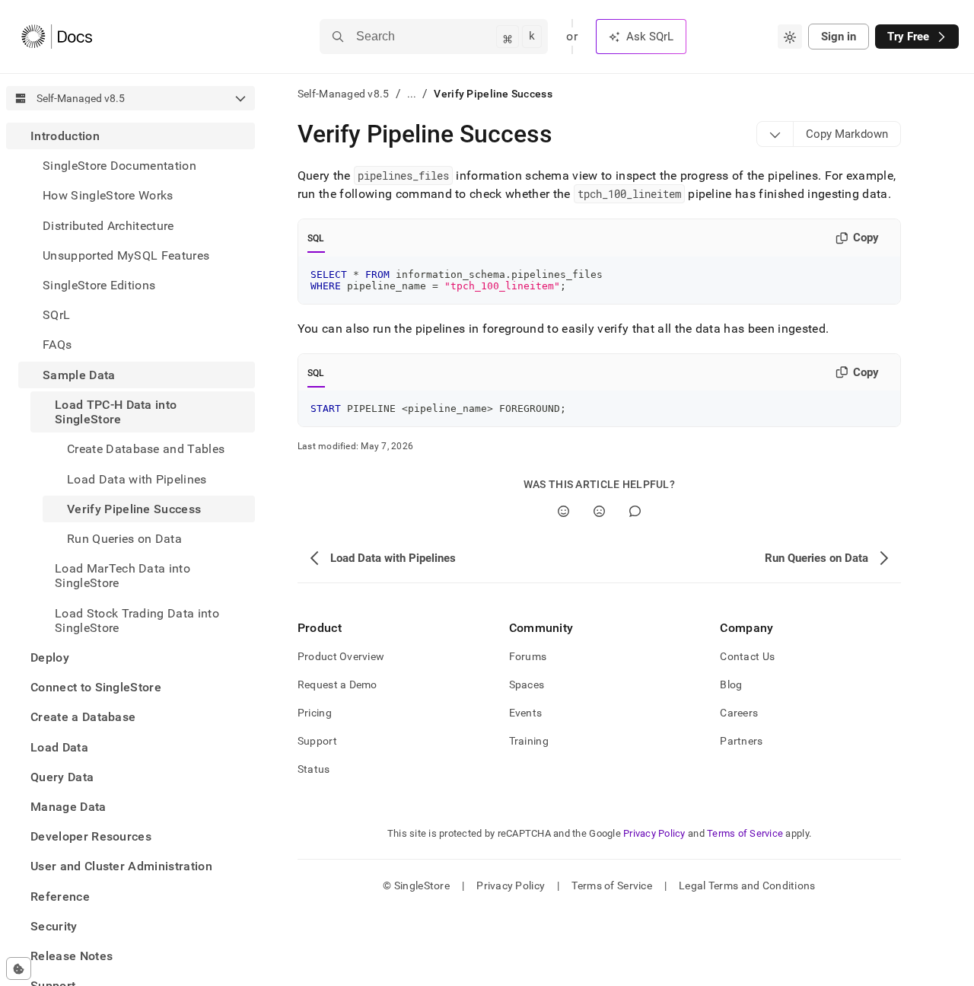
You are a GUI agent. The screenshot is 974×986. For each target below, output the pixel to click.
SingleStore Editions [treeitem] (99, 285)
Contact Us (747, 656)
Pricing (315, 713)
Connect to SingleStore (95, 687)
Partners (741, 741)
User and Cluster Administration (121, 866)
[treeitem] (130, 382)
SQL (316, 238)
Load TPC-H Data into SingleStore (116, 411)
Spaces (527, 684)
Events (526, 713)
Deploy (49, 657)
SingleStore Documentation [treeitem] (119, 165)
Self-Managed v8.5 (344, 94)
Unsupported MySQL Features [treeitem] (126, 255)
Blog (731, 684)
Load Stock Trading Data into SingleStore (137, 619)
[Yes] (563, 511)
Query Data (62, 777)
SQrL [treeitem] (56, 315)
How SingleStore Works (108, 195)
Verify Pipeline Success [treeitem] (134, 509)
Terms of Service (745, 833)
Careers (739, 713)
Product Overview (341, 656)
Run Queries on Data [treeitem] (124, 538)
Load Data (59, 746)
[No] (599, 511)
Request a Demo (337, 684)
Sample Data (79, 375)
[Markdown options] (775, 134)
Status (314, 769)
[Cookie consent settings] (18, 968)
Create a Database (82, 717)
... (412, 94)
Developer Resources (90, 836)
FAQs (57, 344)
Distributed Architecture (108, 226)
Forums (528, 656)
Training (529, 741)
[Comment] (635, 511)
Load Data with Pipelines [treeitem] (137, 478)
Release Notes (71, 956)
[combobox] (790, 36)
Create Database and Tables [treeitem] (145, 449)
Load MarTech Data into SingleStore (122, 575)
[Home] (56, 36)
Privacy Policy (654, 833)
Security (54, 926)
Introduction (65, 136)
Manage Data (68, 806)
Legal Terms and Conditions (747, 885)
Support (317, 741)
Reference (60, 896)
